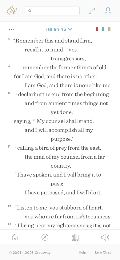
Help (82, 252)
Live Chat (103, 252)
